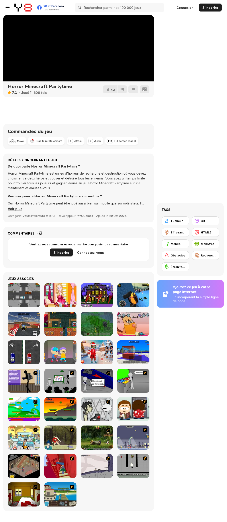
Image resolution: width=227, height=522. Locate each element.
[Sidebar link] (7, 7)
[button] (15, 208)
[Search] (80, 7)
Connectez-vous (90, 252)
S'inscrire (210, 8)
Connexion (185, 8)
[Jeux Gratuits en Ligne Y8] (23, 8)
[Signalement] (133, 89)
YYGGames (85, 216)
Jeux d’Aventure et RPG (39, 216)
